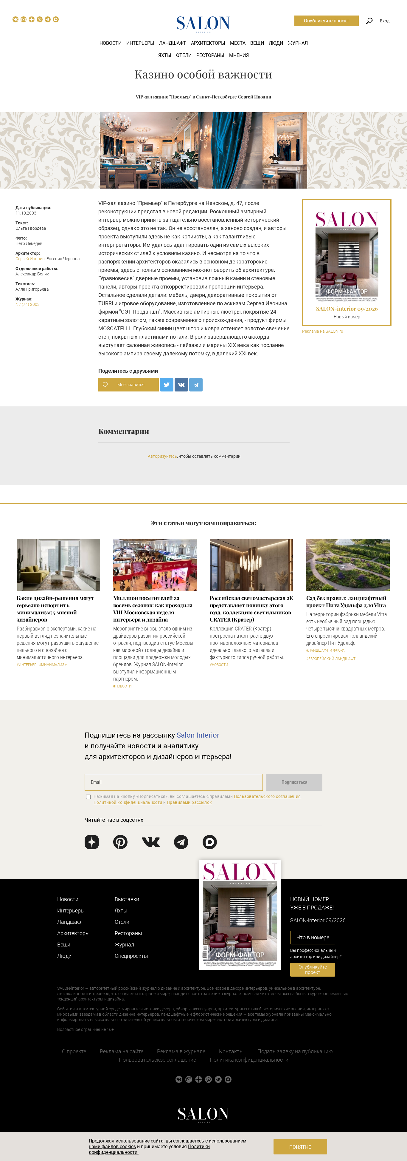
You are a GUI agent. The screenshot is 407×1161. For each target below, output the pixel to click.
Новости (111, 43)
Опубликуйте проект (326, 21)
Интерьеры (140, 43)
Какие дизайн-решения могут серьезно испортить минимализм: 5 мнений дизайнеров (56, 608)
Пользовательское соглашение (157, 1060)
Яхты (164, 55)
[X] (166, 384)
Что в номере (312, 937)
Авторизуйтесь (162, 456)
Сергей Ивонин (30, 258)
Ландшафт (172, 43)
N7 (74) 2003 (27, 304)
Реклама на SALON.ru (322, 331)
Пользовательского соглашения (267, 796)
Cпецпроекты (131, 956)
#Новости (122, 686)
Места (238, 43)
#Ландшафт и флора (325, 650)
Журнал (298, 43)
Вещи (257, 43)
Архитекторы (208, 43)
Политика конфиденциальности (249, 1060)
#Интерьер (26, 665)
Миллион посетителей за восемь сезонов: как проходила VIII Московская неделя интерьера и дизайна (152, 608)
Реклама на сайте (121, 1051)
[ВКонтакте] (181, 384)
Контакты (231, 1051)
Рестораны (210, 55)
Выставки (127, 899)
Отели (184, 55)
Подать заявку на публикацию (295, 1051)
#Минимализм (53, 665)
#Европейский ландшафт (330, 659)
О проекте (74, 1051)
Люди (276, 43)
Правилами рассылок (189, 802)
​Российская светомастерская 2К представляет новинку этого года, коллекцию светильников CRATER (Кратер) (251, 608)
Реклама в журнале (181, 1051)
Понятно (300, 1147)
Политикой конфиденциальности (128, 802)
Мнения (239, 55)
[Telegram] (196, 384)
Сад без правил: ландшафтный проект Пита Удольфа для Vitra (346, 601)
